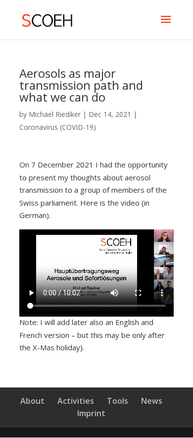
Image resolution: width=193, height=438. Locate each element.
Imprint (91, 413)
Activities (75, 400)
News (151, 400)
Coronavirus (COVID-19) (57, 127)
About (32, 400)
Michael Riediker (55, 114)
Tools (117, 400)
